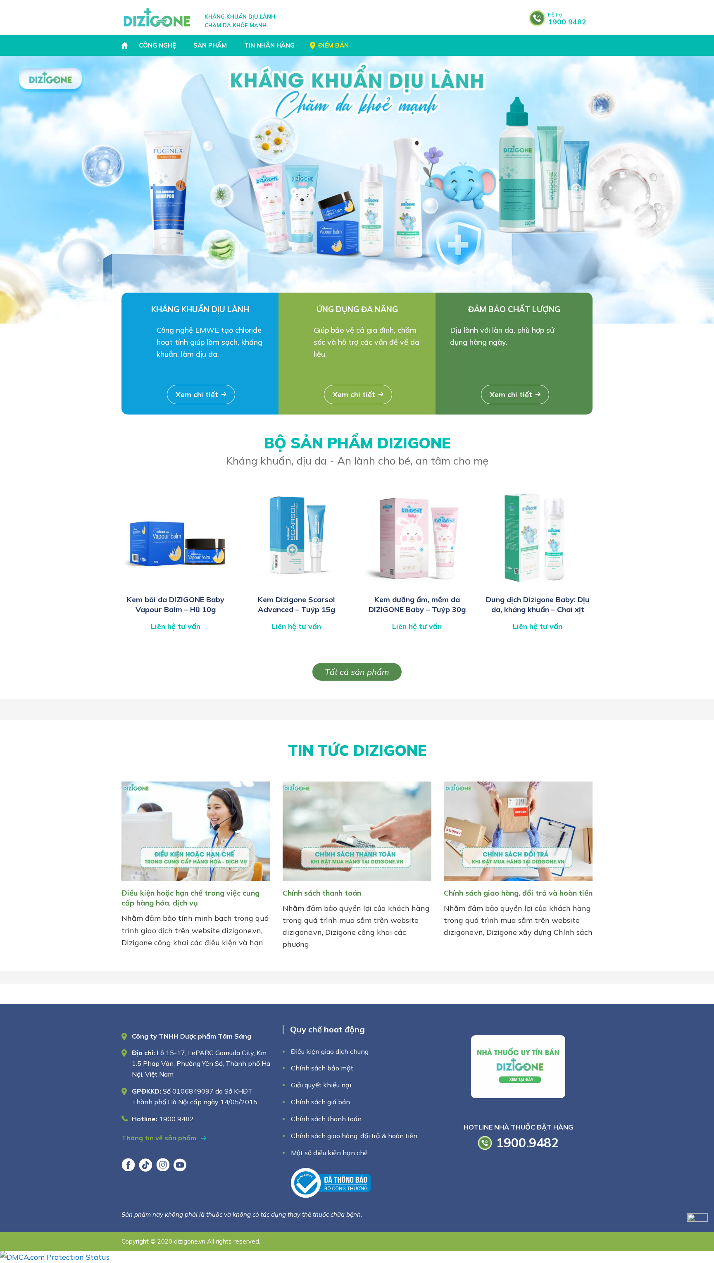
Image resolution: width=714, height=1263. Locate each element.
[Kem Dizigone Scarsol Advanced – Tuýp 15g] (296, 586)
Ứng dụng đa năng (357, 309)
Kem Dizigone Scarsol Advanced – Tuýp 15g (296, 604)
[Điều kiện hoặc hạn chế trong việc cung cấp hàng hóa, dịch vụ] (195, 882)
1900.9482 (527, 1143)
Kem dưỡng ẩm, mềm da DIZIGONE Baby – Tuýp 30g (417, 604)
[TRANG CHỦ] (125, 45)
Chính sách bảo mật (323, 1068)
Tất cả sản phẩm (357, 672)
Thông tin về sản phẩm (159, 1138)
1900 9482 (567, 19)
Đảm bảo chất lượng (514, 309)
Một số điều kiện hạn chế (329, 1153)
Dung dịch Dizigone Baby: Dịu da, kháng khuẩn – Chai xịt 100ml (538, 609)
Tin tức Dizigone (357, 750)
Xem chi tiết (197, 394)
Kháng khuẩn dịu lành (200, 309)
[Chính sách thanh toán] (357, 882)
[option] (357, 190)
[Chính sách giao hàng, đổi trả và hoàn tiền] (518, 882)
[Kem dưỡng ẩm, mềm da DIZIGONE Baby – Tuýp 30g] (417, 586)
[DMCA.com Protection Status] (54, 1257)
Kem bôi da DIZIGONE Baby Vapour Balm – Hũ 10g (175, 604)
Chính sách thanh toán (322, 893)
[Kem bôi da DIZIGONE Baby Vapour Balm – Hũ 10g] (175, 586)
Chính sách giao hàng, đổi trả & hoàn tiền (354, 1136)
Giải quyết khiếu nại (321, 1085)
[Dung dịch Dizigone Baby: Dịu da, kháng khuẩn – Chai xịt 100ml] (537, 586)
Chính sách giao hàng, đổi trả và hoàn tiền (518, 893)
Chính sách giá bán (320, 1102)
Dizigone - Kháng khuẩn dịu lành (157, 17)
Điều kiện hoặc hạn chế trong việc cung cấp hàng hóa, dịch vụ (190, 898)
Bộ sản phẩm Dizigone (357, 450)
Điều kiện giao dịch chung (330, 1051)
